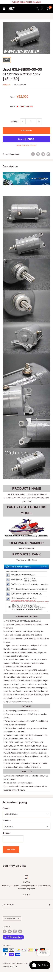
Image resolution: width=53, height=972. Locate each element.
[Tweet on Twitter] (43, 154)
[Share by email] (48, 154)
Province (7, 820)
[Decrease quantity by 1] (22, 121)
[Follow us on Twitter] (10, 931)
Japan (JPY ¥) (9, 918)
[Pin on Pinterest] (38, 154)
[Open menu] (4, 9)
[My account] (42, 8)
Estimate (11, 849)
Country (6, 808)
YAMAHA (6, 85)
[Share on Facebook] (33, 154)
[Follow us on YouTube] (20, 931)
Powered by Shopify (10, 966)
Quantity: (14, 121)
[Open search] (37, 8)
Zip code (6, 833)
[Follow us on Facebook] (5, 931)
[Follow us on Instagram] (15, 931)
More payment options (26, 145)
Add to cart (26, 130)
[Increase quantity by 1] (39, 121)
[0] (48, 8)
